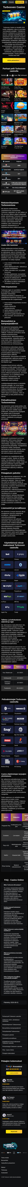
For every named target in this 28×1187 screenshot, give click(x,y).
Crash (15, 75)
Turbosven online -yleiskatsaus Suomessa (11, 1020)
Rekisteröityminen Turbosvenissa (11, 1024)
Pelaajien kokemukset (8, 1053)
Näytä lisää (14, 1131)
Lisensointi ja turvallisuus (9, 1038)
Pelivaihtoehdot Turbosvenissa (10, 1031)
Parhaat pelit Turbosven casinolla (11, 1016)
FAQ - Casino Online (8, 1050)
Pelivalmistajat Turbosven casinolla (12, 1046)
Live (10, 75)
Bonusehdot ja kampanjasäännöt (11, 1028)
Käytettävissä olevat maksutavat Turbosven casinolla (11, 1042)
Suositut (3, 75)
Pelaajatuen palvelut (8, 1035)
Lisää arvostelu (14, 1073)
